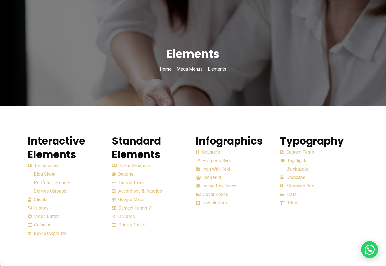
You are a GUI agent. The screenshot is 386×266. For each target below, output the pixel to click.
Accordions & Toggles (139, 191)
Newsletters (214, 203)
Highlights (297, 160)
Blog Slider (44, 174)
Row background (50, 233)
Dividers (126, 216)
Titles (292, 203)
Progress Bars (216, 160)
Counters (210, 152)
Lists (291, 194)
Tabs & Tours (130, 182)
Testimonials (46, 165)
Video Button (46, 216)
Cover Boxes (215, 194)
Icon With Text (215, 169)
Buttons (125, 174)
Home (166, 69)
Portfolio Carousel (51, 182)
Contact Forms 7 (134, 208)
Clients (40, 199)
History (41, 208)
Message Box (299, 186)
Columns (42, 225)
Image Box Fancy (218, 186)
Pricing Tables (132, 225)
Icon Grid (211, 177)
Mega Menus (190, 69)
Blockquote (297, 169)
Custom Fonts (299, 152)
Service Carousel (50, 191)
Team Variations (134, 165)
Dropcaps (295, 177)
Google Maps (131, 199)
